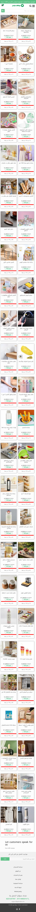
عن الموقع (18, 871)
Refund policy (18, 891)
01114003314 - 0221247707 (17, 898)
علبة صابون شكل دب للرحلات (8, 163)
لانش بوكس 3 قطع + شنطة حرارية (26, 726)
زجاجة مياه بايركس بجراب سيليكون (8, 494)
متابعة (5, 859)
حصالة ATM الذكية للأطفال (9, 725)
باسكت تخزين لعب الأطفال (26, 527)
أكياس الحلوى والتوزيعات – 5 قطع (26, 230)
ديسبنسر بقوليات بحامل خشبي (9, 560)
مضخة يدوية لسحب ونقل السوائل (26, 329)
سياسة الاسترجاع (18, 867)
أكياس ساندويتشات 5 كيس (26, 196)
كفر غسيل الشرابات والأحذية (26, 361)
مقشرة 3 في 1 (9, 64)
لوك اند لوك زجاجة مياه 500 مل (9, 428)
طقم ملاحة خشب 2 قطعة (8, 593)
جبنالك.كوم (15, 905)
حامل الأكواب (26, 824)
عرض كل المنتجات (18, 875)
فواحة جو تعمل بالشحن (26, 758)
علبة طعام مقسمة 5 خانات (26, 626)
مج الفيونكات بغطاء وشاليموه (26, 31)
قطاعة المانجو (26, 427)
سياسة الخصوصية (18, 883)
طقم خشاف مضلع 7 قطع (26, 560)
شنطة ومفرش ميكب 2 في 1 (26, 64)
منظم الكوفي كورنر (26, 593)
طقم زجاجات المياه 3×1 (26, 659)
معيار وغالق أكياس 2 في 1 (9, 394)
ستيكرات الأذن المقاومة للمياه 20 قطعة (26, 131)
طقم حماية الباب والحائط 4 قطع (9, 362)
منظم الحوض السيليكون (26, 295)
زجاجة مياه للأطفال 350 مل (9, 692)
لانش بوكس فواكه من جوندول (26, 461)
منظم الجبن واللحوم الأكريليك (26, 97)
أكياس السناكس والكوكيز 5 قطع (9, 296)
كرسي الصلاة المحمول (8, 97)
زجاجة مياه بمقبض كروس (26, 262)
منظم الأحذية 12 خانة (8, 31)
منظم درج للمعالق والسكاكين (9, 461)
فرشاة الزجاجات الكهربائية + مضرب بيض (8, 759)
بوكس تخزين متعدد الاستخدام (26, 792)
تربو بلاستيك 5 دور (26, 494)
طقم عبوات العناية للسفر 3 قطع (26, 395)
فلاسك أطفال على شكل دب (8, 196)
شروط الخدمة (18, 887)
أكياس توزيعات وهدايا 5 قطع (9, 131)
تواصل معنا (18, 879)
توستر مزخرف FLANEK (9, 659)
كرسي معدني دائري (9, 262)
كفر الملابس (9, 824)
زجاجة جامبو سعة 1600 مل (26, 163)
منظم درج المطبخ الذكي (26, 692)
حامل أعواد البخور (8, 229)
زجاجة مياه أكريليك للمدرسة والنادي (9, 527)
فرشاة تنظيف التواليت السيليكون (8, 329)
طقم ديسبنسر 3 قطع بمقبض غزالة (8, 792)
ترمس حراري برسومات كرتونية (8, 627)
